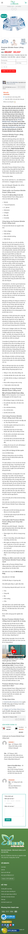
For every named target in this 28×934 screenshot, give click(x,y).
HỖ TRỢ (4, 885)
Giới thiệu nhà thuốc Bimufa (8, 896)
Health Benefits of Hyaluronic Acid (13, 702)
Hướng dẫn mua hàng (6, 888)
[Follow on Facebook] (2, 925)
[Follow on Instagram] (5, 925)
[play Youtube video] (14, 651)
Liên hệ (3, 869)
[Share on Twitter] (18, 87)
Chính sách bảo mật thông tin (8, 891)
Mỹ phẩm (18, 6)
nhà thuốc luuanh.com (6, 902)
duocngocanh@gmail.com (7, 875)
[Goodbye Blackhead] (16, 728)
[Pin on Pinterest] (22, 87)
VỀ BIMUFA (5, 863)
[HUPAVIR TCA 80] (4, 728)
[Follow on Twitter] (8, 925)
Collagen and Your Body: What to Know (14, 709)
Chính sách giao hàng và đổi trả (9, 894)
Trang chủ (10, 6)
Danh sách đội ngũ (5, 872)
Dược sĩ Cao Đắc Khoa (12, 82)
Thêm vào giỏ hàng (8, 71)
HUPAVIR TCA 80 (9, 727)
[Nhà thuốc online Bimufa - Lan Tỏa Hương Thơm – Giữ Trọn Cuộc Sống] (15, 2)
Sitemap (3, 899)
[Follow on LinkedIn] (13, 925)
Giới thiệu (3, 867)
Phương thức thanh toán (10, 907)
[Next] (24, 24)
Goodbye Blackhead (21, 727)
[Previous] (3, 24)
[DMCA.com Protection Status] (6, 922)
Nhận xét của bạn (9, 806)
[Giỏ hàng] (25, 3)
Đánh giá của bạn (9, 798)
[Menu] (2, 3)
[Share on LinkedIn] (24, 87)
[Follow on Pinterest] (10, 925)
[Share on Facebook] (20, 87)
